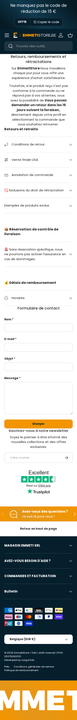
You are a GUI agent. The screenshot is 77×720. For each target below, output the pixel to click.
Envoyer (38, 424)
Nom (7, 319)
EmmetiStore (21, 652)
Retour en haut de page (38, 529)
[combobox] (38, 46)
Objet (8, 359)
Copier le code (48, 22)
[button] (70, 35)
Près (6, 666)
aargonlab (27, 660)
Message (11, 378)
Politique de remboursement (21, 670)
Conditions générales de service (34, 666)
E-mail (9, 339)
